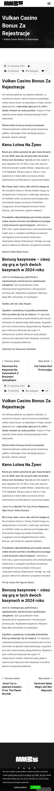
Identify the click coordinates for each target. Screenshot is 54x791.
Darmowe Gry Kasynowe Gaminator (19, 349)
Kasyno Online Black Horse (15, 251)
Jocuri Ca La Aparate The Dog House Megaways (25, 506)
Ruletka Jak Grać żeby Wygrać (16, 303)
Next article (44, 361)
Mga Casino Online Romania (15, 510)
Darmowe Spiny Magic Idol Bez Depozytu (43, 687)
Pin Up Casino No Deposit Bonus (18, 582)
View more (34, 782)
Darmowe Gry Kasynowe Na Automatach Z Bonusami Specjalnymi (10, 373)
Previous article (12, 361)
